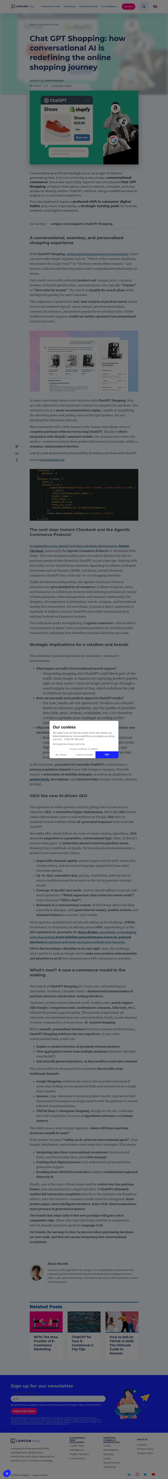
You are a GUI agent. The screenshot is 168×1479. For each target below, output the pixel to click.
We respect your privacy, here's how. (69, 744)
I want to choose (84, 754)
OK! (107, 754)
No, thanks (61, 754)
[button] (7, 1473)
